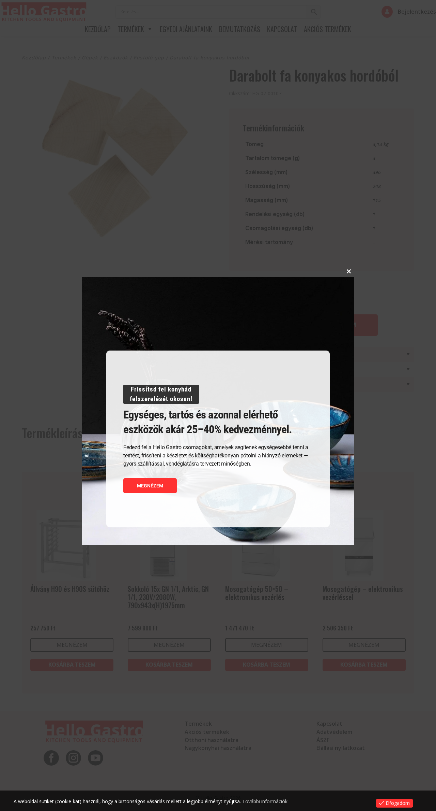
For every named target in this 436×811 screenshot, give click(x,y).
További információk (264, 801)
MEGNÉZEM (150, 485)
